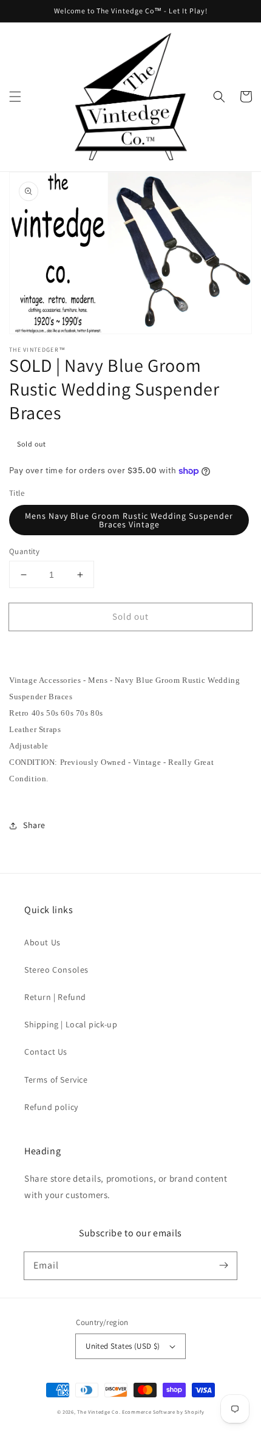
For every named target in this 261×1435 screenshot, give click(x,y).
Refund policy (51, 1106)
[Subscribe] (223, 1265)
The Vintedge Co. (98, 1411)
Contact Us (45, 1051)
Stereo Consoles (56, 969)
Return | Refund (55, 996)
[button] (15, 96)
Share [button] (34, 825)
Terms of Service (56, 1079)
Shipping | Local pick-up (70, 1024)
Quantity (24, 551)
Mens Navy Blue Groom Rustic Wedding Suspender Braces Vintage (129, 520)
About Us (42, 942)
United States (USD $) (123, 1346)
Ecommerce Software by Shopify (163, 1411)
